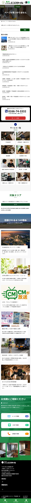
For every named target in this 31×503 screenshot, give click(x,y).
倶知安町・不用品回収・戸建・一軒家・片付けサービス (15, 85)
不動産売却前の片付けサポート (9, 54)
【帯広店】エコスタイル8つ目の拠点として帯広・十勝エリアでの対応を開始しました (18, 46)
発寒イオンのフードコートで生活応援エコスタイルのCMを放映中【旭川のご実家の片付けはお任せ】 (19, 39)
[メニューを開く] (24, 2)
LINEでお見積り (15, 501)
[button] (15, 118)
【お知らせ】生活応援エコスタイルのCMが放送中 (13, 66)
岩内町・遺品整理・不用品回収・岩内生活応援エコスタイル (16, 91)
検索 (25, 30)
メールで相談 (5, 501)
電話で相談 (26, 501)
